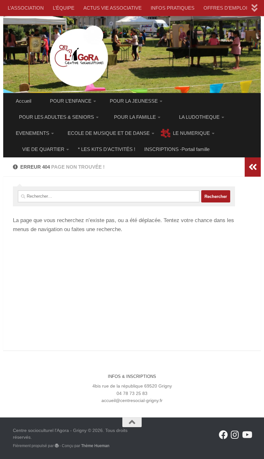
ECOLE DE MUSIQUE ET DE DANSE (109, 133)
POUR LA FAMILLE (135, 117)
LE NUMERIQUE (191, 133)
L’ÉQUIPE (63, 8)
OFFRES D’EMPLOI (225, 8)
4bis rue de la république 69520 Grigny (132, 386)
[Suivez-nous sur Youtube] (246, 434)
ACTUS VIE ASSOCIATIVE (112, 8)
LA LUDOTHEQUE (199, 117)
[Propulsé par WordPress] (57, 446)
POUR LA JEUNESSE (134, 101)
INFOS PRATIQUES (172, 8)
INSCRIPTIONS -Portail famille (177, 149)
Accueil (23, 101)
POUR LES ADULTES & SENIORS (56, 117)
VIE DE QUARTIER (43, 149)
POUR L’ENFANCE (70, 101)
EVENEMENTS (32, 133)
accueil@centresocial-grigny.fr (132, 400)
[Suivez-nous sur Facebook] (223, 434)
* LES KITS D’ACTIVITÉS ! (106, 149)
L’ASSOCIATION (26, 8)
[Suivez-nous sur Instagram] (235, 434)
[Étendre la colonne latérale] (253, 167)
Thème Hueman (95, 446)
